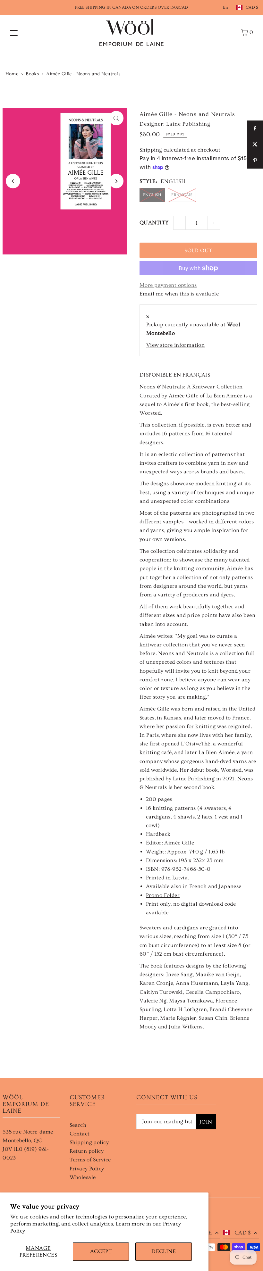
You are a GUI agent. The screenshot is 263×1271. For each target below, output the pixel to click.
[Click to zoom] (116, 118)
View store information (175, 345)
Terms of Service (90, 1160)
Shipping (151, 150)
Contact (80, 1134)
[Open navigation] (14, 32)
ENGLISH (152, 195)
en (225, 7)
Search (78, 1125)
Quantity (154, 223)
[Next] (116, 181)
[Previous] (13, 181)
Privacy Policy (87, 1169)
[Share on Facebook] (255, 128)
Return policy (87, 1151)
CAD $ (252, 7)
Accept (101, 1251)
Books (32, 74)
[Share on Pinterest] (255, 161)
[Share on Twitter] (255, 145)
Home (12, 74)
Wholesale (83, 1177)
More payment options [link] (168, 285)
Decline (163, 1251)
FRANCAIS (181, 195)
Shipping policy (89, 1142)
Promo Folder (163, 895)
